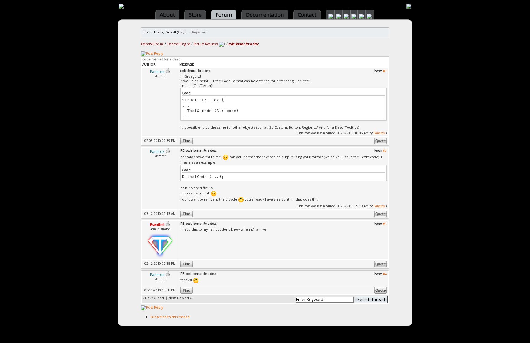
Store (195, 14)
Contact (307, 14)
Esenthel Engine (178, 44)
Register (198, 32)
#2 (385, 150)
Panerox (379, 133)
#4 (385, 273)
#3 (385, 223)
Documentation (265, 14)
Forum (224, 14)
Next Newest (178, 297)
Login (182, 32)
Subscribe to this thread (170, 316)
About (167, 14)
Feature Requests (206, 44)
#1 (385, 70)
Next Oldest (154, 297)
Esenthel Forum (152, 44)
